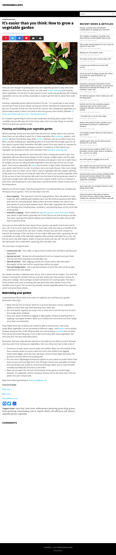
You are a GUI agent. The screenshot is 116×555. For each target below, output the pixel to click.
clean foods (30, 408)
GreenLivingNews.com (38, 380)
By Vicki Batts (91, 80)
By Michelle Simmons (94, 112)
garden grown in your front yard (54, 213)
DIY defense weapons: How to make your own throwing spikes (96, 97)
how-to (33, 411)
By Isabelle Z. (91, 69)
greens (72, 408)
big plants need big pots (57, 150)
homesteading (23, 411)
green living (63, 408)
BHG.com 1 (6, 389)
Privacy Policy (58, 550)
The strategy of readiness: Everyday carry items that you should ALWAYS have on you (95, 37)
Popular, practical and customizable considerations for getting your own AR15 (95, 29)
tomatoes (59, 136)
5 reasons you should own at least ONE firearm (94, 66)
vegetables (22, 414)
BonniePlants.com (9, 398)
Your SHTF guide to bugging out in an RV (94, 159)
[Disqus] (39, 454)
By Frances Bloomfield (94, 48)
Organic (40, 411)
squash (5, 139)
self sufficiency (57, 411)
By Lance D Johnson (93, 55)
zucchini (59, 331)
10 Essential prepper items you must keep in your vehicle (96, 134)
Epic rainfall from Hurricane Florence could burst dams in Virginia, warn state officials (95, 167)
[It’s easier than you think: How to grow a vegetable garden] (12, 6)
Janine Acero (20, 33)
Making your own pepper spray (91, 53)
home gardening (9, 411)
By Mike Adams (92, 92)
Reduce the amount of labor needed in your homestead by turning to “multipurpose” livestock (96, 124)
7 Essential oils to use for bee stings (93, 116)
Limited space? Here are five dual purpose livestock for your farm (95, 142)
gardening (53, 408)
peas (34, 165)
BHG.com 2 (6, 394)
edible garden (42, 408)
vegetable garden (9, 414)
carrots (39, 139)
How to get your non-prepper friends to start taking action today (96, 187)
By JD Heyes (91, 170)
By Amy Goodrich (93, 145)
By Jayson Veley (92, 32)
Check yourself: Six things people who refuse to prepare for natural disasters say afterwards (96, 75)
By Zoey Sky (91, 61)
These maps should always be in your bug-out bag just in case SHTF (96, 45)
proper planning (54, 90)
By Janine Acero (92, 40)
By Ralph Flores (92, 118)
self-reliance (69, 411)
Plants (47, 411)
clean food (20, 408)
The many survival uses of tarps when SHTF (95, 59)
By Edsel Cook (92, 162)
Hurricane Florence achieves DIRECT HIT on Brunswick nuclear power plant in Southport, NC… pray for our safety (96, 151)
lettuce (61, 328)
